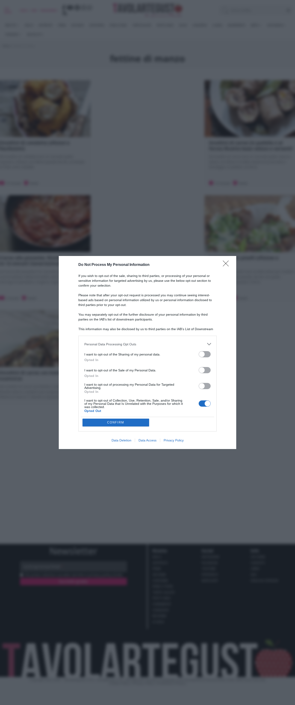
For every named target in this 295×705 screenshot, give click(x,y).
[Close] (227, 265)
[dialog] (147, 352)
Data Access (147, 440)
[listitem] (147, 344)
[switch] (205, 354)
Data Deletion (121, 440)
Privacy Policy (174, 440)
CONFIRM (115, 422)
